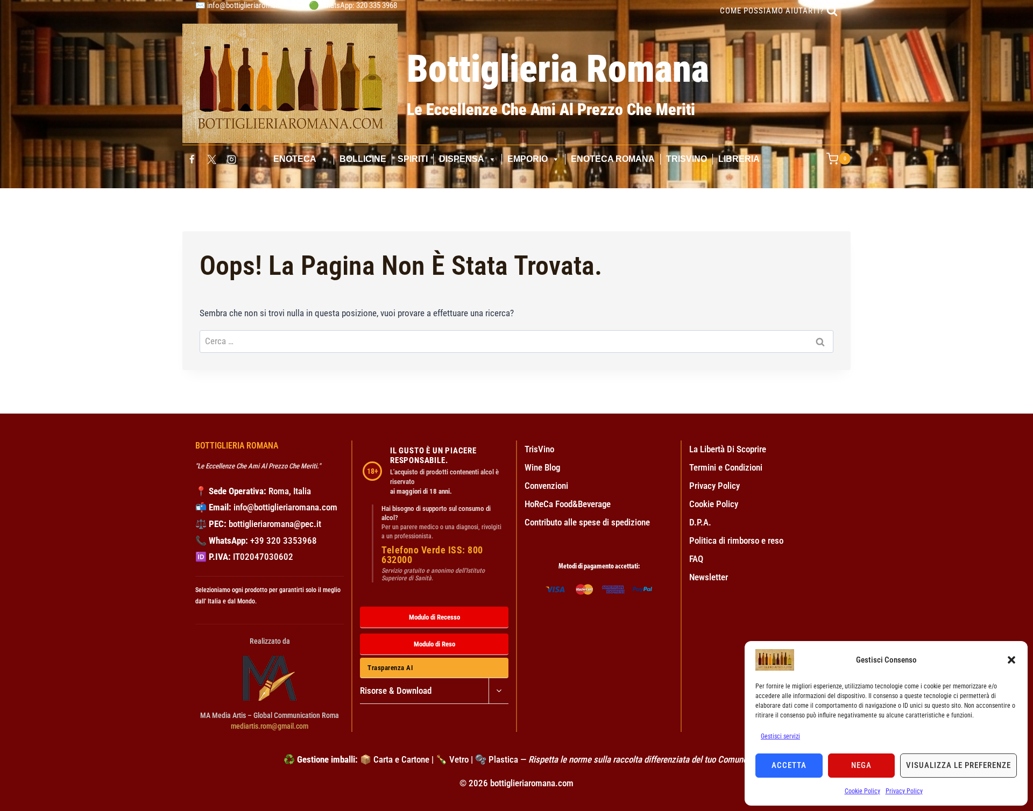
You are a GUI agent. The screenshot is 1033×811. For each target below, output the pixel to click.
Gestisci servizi (780, 736)
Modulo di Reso (434, 644)
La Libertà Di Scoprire (727, 449)
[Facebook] (191, 159)
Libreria (739, 158)
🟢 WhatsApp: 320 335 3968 (353, 5)
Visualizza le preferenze (958, 765)
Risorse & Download (395, 690)
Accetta (789, 765)
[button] (1011, 660)
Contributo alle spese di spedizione (587, 522)
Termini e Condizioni (725, 467)
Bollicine (362, 158)
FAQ (696, 558)
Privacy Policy (904, 791)
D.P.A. (700, 522)
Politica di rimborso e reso (736, 540)
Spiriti (413, 158)
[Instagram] (232, 159)
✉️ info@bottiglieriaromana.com (247, 5)
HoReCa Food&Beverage (568, 504)
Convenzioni (546, 485)
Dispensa (461, 158)
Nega (861, 765)
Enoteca (294, 158)
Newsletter (708, 577)
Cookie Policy (862, 791)
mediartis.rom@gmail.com (269, 726)
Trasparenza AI (390, 668)
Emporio (527, 158)
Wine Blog (542, 467)
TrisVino (686, 158)
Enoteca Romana (613, 158)
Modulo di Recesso (434, 617)
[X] (211, 159)
